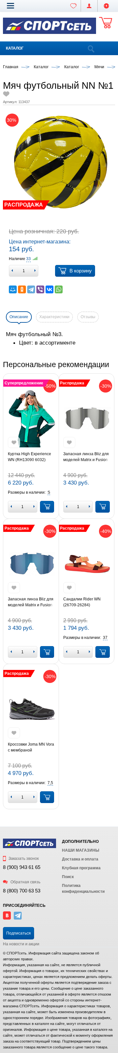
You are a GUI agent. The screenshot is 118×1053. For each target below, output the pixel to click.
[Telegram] (31, 289)
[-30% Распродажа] (86, 418)
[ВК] (7, 918)
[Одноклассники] (22, 289)
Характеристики (54, 317)
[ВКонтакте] (49, 289)
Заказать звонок (23, 858)
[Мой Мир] (13, 289)
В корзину (80, 270)
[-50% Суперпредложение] (31, 418)
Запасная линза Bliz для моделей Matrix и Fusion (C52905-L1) (86, 457)
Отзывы (88, 317)
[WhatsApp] (59, 289)
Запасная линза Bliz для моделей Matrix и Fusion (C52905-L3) (30, 602)
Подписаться (18, 933)
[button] (10, 5)
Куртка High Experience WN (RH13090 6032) (29, 457)
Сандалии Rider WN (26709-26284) (82, 602)
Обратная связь (25, 882)
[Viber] (40, 289)
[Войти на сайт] (106, 6)
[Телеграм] (18, 918)
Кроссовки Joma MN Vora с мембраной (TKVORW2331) (31, 747)
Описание (19, 317)
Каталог (15, 48)
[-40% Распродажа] (86, 563)
